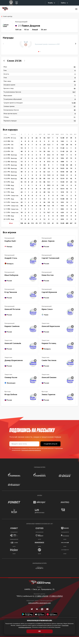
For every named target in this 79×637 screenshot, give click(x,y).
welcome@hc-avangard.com (39, 603)
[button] (75, 44)
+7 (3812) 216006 (41, 596)
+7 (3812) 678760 (56, 596)
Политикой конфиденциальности (31, 450)
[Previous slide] (4, 61)
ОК (39, 631)
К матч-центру (7, 16)
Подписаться (50, 444)
